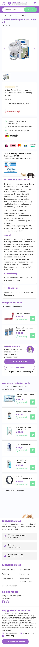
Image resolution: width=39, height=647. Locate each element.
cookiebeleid (7, 630)
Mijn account (25, 569)
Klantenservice (8, 569)
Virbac (8, 25)
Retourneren (7, 579)
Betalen (5, 574)
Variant (8, 99)
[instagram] (7, 602)
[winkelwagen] (35, 3)
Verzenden (24, 574)
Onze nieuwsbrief (9, 586)
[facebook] (3, 602)
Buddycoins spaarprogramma (27, 580)
